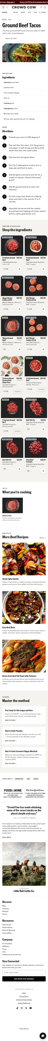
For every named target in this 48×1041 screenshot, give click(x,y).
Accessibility (6, 933)
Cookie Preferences (24, 1003)
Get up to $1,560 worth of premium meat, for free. (27, 2)
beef (10, 19)
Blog (4, 906)
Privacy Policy (24, 996)
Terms (24, 993)
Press (4, 949)
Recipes (15, 12)
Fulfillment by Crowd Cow (11, 955)
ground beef (19, 779)
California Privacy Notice (24, 1000)
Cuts (29, 12)
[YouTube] (31, 1008)
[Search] (7, 7)
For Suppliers (7, 943)
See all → (42, 538)
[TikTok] (17, 1008)
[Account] (41, 7)
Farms (4, 914)
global (36, 779)
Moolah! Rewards (8, 930)
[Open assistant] (43, 1036)
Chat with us (24, 1028)
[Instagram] (22, 1008)
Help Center (6, 925)
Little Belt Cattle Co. (24, 891)
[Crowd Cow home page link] (24, 7)
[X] (26, 1008)
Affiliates (5, 946)
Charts (36, 12)
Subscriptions (7, 927)
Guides (23, 12)
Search (43, 12)
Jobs (4, 952)
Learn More (6, 837)
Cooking (4, 12)
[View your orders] (44, 7)
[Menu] (3, 7)
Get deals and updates (24, 979)
